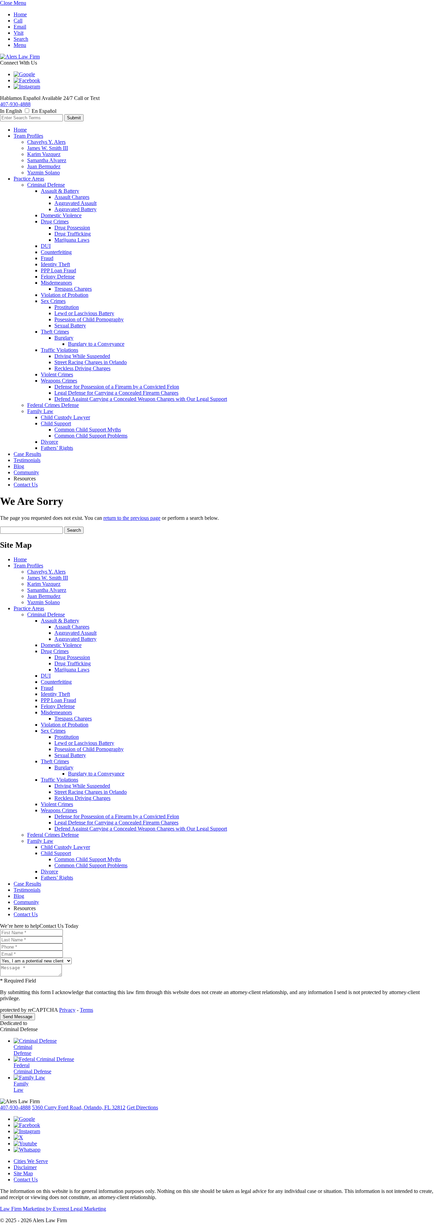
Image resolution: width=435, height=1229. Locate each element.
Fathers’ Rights (57, 448)
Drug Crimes (55, 221)
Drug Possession (72, 228)
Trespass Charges (73, 289)
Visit (18, 33)
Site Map (23, 1173)
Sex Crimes (53, 301)
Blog (19, 466)
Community (26, 472)
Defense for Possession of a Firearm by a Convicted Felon (116, 387)
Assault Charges (71, 197)
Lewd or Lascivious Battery (84, 313)
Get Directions (142, 1107)
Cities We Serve (31, 1161)
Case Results (27, 454)
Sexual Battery (70, 325)
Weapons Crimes (59, 380)
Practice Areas (29, 179)
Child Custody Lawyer (65, 417)
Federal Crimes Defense (53, 405)
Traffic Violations (59, 350)
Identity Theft (55, 264)
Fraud (47, 258)
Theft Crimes (55, 332)
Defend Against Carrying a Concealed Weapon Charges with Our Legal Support (140, 399)
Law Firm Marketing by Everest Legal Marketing (53, 1209)
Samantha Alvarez (46, 160)
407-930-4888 (15, 104)
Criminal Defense (46, 185)
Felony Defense (58, 276)
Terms (86, 1010)
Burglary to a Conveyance (96, 344)
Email (20, 27)
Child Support (56, 423)
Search (21, 39)
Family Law (40, 411)
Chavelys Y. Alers (46, 142)
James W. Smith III (47, 148)
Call (18, 20)
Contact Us (26, 485)
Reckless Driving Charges (82, 368)
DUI (46, 246)
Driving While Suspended (82, 356)
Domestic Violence (61, 215)
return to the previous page (131, 518)
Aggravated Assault (75, 203)
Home (20, 14)
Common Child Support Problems (90, 436)
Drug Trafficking (72, 234)
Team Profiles (28, 136)
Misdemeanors (56, 283)
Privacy (67, 1010)
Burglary (63, 338)
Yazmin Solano (43, 172)
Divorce (49, 442)
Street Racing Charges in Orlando (90, 362)
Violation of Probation (64, 295)
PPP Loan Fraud (58, 270)
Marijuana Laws (71, 240)
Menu (20, 45)
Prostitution (66, 307)
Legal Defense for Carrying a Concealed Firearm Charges (116, 393)
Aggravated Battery (75, 209)
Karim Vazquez (43, 154)
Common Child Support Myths (87, 429)
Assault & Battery (60, 191)
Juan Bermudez (43, 166)
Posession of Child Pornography (89, 319)
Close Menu (13, 3)
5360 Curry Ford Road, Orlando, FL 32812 (78, 1107)
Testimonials (27, 460)
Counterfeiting (56, 252)
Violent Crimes (57, 374)
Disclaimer (25, 1167)
